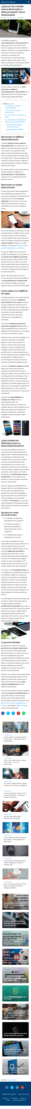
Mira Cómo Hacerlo (8, 2)
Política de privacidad (19, 1100)
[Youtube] (22, 1087)
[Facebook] (7, 1087)
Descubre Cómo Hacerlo (9, 1094)
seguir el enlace (22, 705)
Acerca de (5, 1098)
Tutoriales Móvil (11, 1080)
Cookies (8, 1100)
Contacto (23, 1098)
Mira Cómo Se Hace (24, 1094)
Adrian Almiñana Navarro (11, 17)
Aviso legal (14, 1098)
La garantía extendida (16, 129)
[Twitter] (12, 1087)
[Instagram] (17, 1087)
